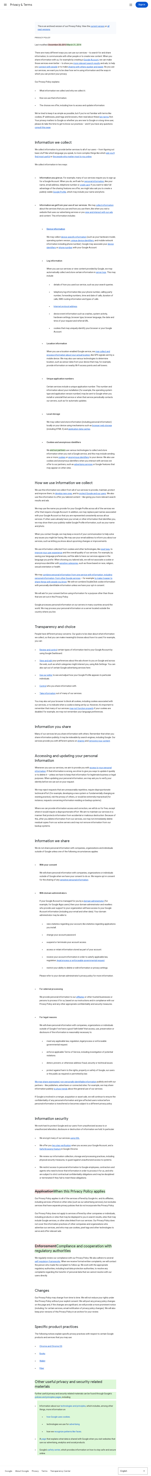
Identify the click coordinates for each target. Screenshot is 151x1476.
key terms (104, 117)
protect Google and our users (92, 493)
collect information (105, 205)
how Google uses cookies (58, 1417)
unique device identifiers (82, 240)
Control (43, 686)
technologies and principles (73, 1406)
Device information (56, 229)
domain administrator (94, 901)
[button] (5, 4)
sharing (81, 741)
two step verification (61, 1145)
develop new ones (63, 493)
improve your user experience (48, 552)
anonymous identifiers (78, 457)
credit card (85, 185)
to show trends (61, 1089)
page (43, 1439)
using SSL (74, 1138)
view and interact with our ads (99, 212)
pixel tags (105, 549)
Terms (44, 1471)
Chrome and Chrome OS (51, 1346)
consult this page (43, 127)
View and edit (46, 660)
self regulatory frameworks (47, 1261)
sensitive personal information (74, 880)
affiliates (80, 997)
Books (42, 1353)
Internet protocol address (65, 306)
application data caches (79, 429)
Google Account (91, 60)
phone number (65, 247)
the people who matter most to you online (72, 156)
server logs (101, 272)
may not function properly (81, 708)
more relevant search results (86, 63)
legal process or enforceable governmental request (81, 960)
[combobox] (133, 1471)
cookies (61, 457)
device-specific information (73, 237)
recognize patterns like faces (67, 1431)
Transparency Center (60, 1471)
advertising (74, 1424)
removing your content (99, 741)
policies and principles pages (48, 1397)
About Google (22, 1471)
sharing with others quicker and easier (85, 67)
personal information (94, 181)
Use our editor (46, 675)
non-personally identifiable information (78, 1082)
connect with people (48, 67)
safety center (54, 1450)
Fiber (42, 1368)
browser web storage (102, 425)
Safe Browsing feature (50, 1149)
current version (98, 26)
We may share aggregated (47, 1082)
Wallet (42, 1361)
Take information (48, 693)
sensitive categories (68, 563)
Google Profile (59, 192)
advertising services (83, 464)
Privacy (35, 1471)
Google (8, 1471)
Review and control (48, 650)
